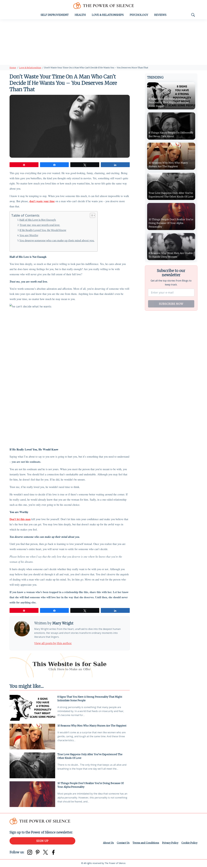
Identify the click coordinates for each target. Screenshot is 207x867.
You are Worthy (29, 235)
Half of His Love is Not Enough (37, 219)
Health (80, 15)
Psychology (139, 15)
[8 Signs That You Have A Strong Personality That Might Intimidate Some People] (32, 708)
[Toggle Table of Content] (91, 215)
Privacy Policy (170, 842)
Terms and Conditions (146, 842)
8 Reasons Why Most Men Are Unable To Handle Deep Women (171, 255)
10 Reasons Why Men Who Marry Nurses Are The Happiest (91, 725)
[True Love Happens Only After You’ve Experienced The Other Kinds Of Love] (32, 765)
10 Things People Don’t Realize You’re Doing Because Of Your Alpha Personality (90, 785)
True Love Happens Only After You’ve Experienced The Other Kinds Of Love (89, 756)
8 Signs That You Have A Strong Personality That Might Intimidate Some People (89, 698)
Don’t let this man (20, 519)
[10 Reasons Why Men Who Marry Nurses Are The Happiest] (32, 736)
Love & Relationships (108, 15)
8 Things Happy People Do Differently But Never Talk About (171, 134)
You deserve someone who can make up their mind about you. (56, 240)
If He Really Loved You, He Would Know (42, 230)
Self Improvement (55, 15)
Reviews (160, 15)
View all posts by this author (53, 643)
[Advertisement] (103, 42)
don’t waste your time (42, 201)
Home (13, 67)
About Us (108, 842)
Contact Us (123, 842)
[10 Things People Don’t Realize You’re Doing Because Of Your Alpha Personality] (32, 794)
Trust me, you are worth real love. (40, 225)
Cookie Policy (189, 842)
